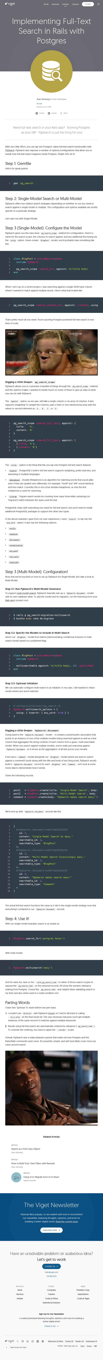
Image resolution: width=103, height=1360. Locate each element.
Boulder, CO (79, 1341)
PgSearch (9, 150)
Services (55, 4)
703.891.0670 (52, 1276)
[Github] (22, 1341)
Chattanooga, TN (91, 1341)
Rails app (9, 600)
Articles (65, 4)
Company (51, 1290)
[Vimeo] (42, 1341)
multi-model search (26, 593)
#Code (39, 104)
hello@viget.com (51, 1272)
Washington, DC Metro (55, 1341)
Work (46, 4)
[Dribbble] (27, 1341)
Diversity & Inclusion (51, 1302)
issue (51, 1013)
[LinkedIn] (37, 1341)
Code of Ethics (51, 1298)
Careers (75, 4)
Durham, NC (69, 1341)
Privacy (89, 1346)
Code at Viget (83, 1298)
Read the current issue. (67, 1221)
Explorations (83, 1294)
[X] (17, 1341)
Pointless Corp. (83, 1290)
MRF (95, 1346)
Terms (82, 1346)
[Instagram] (32, 1341)
